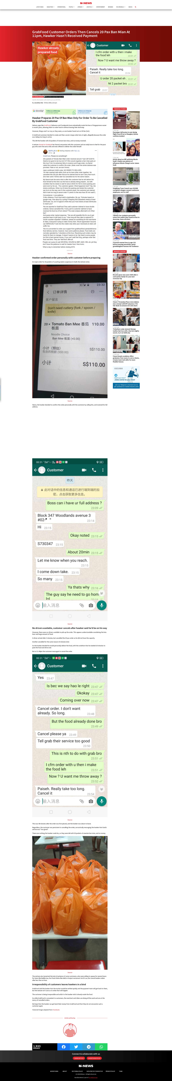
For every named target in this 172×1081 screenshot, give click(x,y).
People (71, 7)
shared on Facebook (45, 145)
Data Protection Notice (95, 1071)
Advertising (54, 1071)
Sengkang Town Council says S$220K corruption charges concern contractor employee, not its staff (126, 190)
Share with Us (78, 1058)
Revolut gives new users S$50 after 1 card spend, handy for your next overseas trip (125, 277)
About (65, 1071)
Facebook (56, 1010)
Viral (41, 96)
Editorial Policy (77, 1071)
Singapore (50, 7)
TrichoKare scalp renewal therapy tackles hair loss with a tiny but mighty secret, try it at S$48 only (126, 331)
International (62, 7)
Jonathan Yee (38, 103)
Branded (110, 7)
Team (120, 1071)
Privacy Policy (110, 1071)
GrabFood (47, 125)
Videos (130, 7)
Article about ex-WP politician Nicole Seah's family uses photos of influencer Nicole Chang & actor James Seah (126, 162)
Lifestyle (89, 7)
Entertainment (100, 7)
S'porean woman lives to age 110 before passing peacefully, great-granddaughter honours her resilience (125, 244)
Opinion (80, 7)
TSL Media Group (93, 1077)
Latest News (39, 7)
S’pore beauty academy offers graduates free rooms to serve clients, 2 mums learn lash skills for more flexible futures (126, 359)
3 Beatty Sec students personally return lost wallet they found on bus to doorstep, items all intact (126, 217)
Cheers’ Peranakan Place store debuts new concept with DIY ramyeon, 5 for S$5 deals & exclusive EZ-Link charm (126, 304)
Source (70, 254)
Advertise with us (94, 1058)
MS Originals (120, 7)
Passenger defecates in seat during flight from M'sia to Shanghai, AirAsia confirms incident (125, 134)
